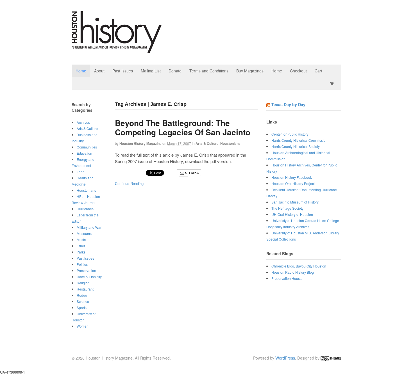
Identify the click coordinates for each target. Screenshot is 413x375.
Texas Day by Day (288, 104)
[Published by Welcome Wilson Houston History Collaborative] (117, 50)
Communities (87, 147)
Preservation (86, 270)
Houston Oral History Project (293, 183)
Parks (81, 252)
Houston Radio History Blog (292, 272)
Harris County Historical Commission (299, 140)
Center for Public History (289, 134)
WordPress (285, 358)
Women (82, 326)
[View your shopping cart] (332, 83)
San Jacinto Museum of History (295, 202)
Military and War (89, 227)
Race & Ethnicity (89, 276)
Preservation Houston (288, 278)
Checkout (298, 71)
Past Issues (122, 71)
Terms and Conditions (208, 71)
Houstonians (230, 143)
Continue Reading (129, 183)
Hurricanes (85, 208)
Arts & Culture (207, 143)
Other (81, 245)
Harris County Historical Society (295, 146)
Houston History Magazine (140, 143)
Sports (82, 307)
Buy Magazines (250, 71)
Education (84, 153)
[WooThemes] (331, 358)
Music (81, 239)
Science (83, 301)
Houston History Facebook (291, 177)
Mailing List (151, 71)
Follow (193, 172)
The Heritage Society (287, 208)
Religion (83, 282)
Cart (318, 71)
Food (81, 171)
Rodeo (82, 295)
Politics (82, 264)
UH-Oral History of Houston (292, 214)
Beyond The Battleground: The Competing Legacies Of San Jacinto (182, 127)
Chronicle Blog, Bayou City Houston (298, 266)
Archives (83, 122)
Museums (84, 233)
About (99, 71)
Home (81, 71)
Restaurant (85, 289)
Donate (175, 71)
